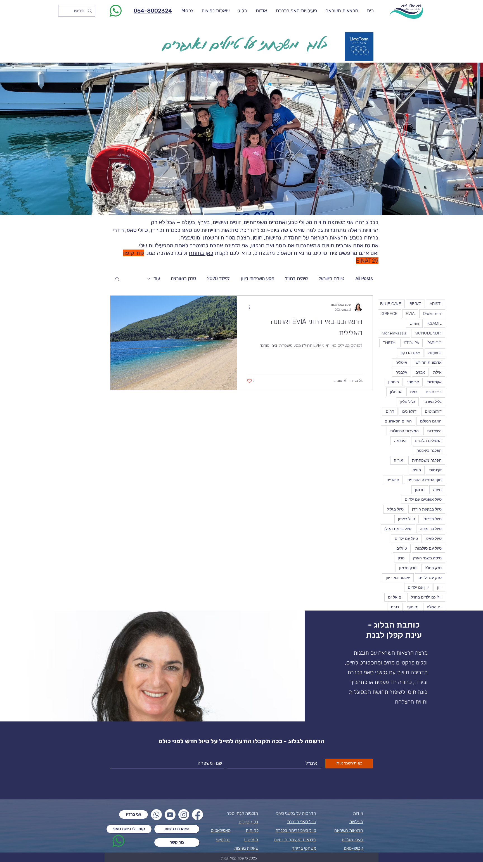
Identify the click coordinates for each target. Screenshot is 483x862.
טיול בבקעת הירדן (427, 509)
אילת (437, 372)
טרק (401, 558)
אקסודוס (434, 381)
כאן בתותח (201, 253)
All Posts (364, 279)
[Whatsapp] (156, 814)
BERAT (415, 303)
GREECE (389, 313)
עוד (156, 279)
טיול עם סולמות (428, 548)
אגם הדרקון (410, 352)
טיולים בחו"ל (296, 279)
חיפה (437, 489)
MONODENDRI (428, 333)
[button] (117, 279)
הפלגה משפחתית (427, 460)
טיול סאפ (434, 538)
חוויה (417, 469)
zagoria (435, 352)
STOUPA (411, 342)
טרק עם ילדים (430, 577)
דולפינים (409, 411)
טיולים (401, 548)
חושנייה (393, 479)
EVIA (410, 313)
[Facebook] (197, 814)
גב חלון (396, 391)
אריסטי (413, 381)
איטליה (401, 362)
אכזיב (420, 372)
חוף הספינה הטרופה (425, 479)
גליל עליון (407, 401)
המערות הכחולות (404, 430)
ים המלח (434, 606)
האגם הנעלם (431, 421)
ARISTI (436, 303)
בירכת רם (434, 391)
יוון (439, 587)
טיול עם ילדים (406, 538)
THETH (389, 342)
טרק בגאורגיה (183, 279)
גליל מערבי (432, 401)
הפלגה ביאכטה (429, 450)
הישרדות (434, 430)
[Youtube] (170, 814)
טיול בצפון (406, 518)
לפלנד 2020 (218, 279)
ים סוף (412, 606)
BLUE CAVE (390, 303)
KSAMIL (434, 323)
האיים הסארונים (398, 421)
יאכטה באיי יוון (398, 577)
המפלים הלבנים (428, 440)
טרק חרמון (407, 567)
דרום (390, 411)
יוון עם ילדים (418, 587)
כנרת (395, 606)
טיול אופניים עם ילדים (423, 499)
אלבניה (401, 372)
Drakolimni (432, 313)
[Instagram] (183, 814)
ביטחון (393, 381)
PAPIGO (434, 342)
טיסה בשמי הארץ (427, 558)
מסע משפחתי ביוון (257, 279)
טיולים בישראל (331, 279)
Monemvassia (394, 333)
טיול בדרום (432, 518)
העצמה (400, 440)
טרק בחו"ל (433, 567)
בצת (413, 391)
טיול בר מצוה (431, 528)
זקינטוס (435, 469)
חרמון (420, 489)
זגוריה (399, 460)
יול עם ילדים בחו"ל (426, 597)
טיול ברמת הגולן (397, 528)
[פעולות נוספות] (247, 307)
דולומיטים (433, 411)
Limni (414, 323)
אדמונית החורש (429, 362)
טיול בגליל (395, 509)
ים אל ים (395, 597)
